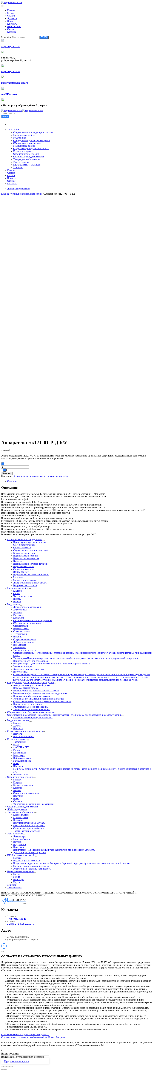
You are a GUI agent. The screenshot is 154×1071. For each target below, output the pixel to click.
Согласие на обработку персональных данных (25, 1034)
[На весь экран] (8, 1066)
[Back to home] (11, 2)
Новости (11, 21)
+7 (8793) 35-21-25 (16, 918)
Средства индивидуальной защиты (31, 148)
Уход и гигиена (21, 162)
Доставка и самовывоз (18, 188)
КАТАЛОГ (14, 129)
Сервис (11, 13)
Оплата (11, 15)
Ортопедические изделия (26, 154)
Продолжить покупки (16, 1061)
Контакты (12, 23)
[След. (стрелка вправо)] (5, 1069)
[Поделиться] (5, 1066)
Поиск (5, 116)
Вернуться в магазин (33, 1057)
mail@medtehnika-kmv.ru (20, 924)
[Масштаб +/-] (11, 1066)
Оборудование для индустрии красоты (33, 132)
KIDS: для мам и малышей (26, 164)
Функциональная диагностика (26, 193)
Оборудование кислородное (27, 143)
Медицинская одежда (24, 146)
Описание (12, 481)
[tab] (80, 481)
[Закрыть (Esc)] (2, 1066)
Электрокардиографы (57, 476)
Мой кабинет (14, 26)
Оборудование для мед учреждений (31, 140)
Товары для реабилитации (26, 159)
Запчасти (18, 167)
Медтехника (19, 137)
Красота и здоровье (23, 151)
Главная (11, 10)
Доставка (12, 18)
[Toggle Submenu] (43, 540)
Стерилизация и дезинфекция (28, 156)
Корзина (11, 32)
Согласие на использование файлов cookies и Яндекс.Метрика (33, 1037)
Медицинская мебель (24, 135)
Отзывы (11, 29)
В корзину (6, 473)
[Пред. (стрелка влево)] (2, 1069)
